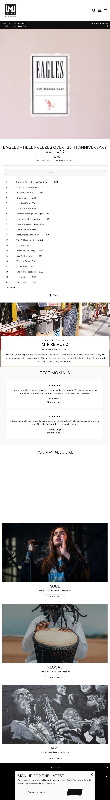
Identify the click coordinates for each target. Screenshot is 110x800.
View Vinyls (55, 758)
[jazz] (55, 714)
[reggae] (55, 633)
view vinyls (55, 677)
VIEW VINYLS (55, 597)
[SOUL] (55, 552)
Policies (55, 768)
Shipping (51, 160)
